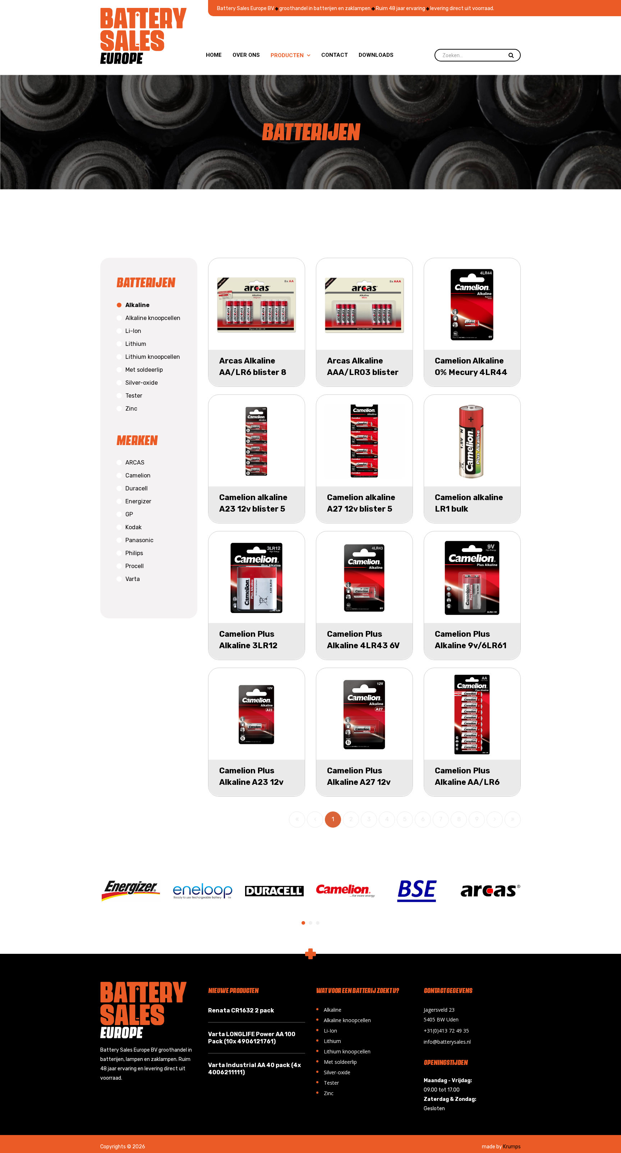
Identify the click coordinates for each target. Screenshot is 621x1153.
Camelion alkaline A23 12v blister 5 (253, 503)
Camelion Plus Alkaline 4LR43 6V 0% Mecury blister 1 (363, 651)
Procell (134, 566)
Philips (134, 553)
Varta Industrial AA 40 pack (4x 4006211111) (254, 1069)
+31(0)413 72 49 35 (446, 1030)
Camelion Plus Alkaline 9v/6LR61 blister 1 (470, 645)
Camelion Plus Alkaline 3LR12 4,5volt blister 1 (250, 645)
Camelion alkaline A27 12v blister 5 (361, 503)
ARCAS (134, 462)
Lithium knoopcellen (152, 356)
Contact (334, 55)
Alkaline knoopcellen (152, 318)
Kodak (133, 527)
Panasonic (139, 540)
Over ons (246, 55)
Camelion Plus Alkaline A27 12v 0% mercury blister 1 (364, 788)
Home (214, 55)
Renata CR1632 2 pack (241, 1010)
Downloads (376, 55)
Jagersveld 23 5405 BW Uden (441, 1014)
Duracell (136, 488)
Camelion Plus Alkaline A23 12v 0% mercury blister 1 (256, 788)
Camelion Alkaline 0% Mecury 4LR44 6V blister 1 (471, 372)
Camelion (138, 475)
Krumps (512, 1146)
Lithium (135, 343)
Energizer (138, 501)
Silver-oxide (141, 382)
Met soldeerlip (144, 369)
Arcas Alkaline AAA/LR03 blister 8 (363, 372)
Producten (290, 55)
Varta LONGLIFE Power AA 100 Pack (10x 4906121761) (251, 1038)
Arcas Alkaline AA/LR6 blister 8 (252, 366)
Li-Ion (133, 331)
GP (129, 514)
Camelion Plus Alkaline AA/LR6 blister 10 (467, 782)
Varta (132, 579)
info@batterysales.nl (447, 1041)
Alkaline (137, 305)
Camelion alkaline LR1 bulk (469, 503)
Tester (133, 395)
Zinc (131, 408)
